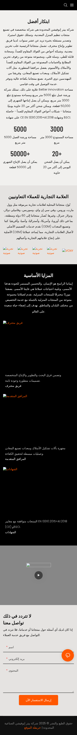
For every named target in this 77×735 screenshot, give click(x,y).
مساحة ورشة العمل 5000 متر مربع (20, 140)
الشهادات (10, 532)
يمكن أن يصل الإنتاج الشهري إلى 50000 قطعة (20, 164)
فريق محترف (13, 386)
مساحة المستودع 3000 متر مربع (56, 140)
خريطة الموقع (32, 728)
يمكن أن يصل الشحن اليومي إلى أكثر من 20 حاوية (57, 167)
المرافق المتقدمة (15, 459)
